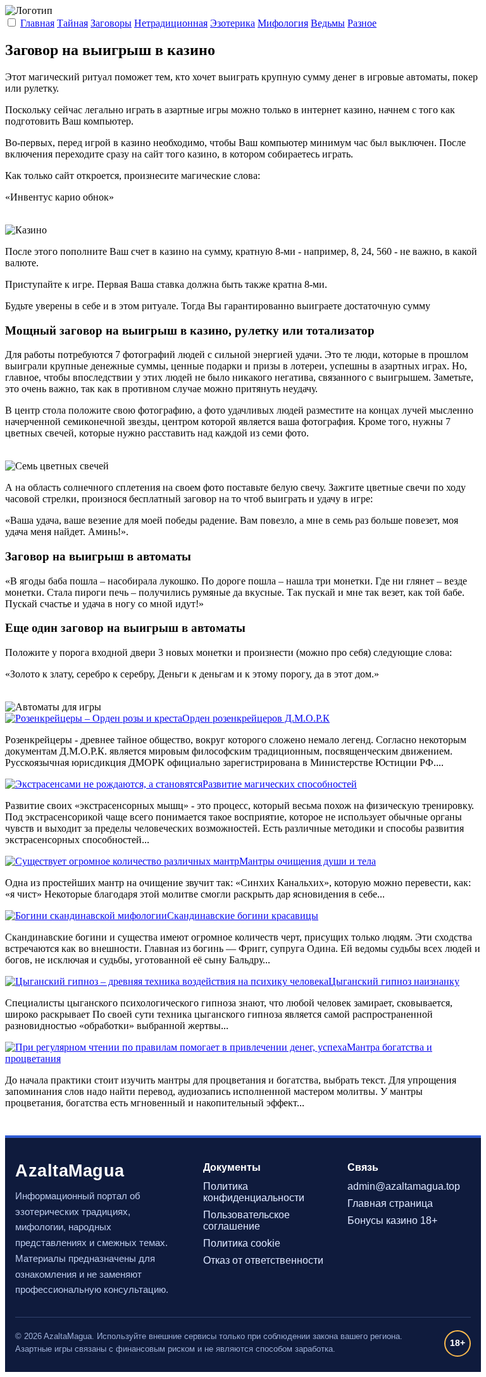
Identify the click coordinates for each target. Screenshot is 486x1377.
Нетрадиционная (171, 23)
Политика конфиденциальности (253, 1192)
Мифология (283, 23)
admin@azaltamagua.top (403, 1186)
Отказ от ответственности (263, 1260)
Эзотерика (232, 23)
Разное (362, 23)
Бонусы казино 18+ (392, 1220)
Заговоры (111, 23)
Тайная (72, 23)
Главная (37, 23)
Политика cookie (241, 1243)
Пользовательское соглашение (246, 1220)
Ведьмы (328, 23)
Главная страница (390, 1203)
